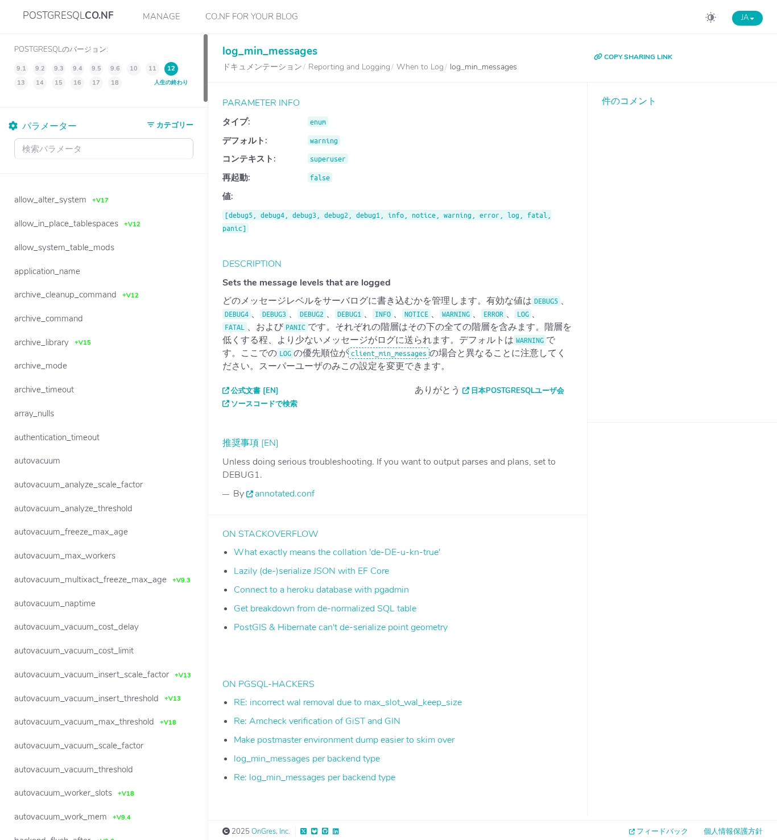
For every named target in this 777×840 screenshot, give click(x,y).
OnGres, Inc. (270, 831)
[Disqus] (682, 256)
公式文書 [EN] (255, 391)
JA (745, 18)
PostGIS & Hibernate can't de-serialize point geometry (341, 627)
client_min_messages (389, 353)
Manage (161, 16)
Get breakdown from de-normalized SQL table (325, 608)
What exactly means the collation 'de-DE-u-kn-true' (337, 552)
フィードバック (662, 831)
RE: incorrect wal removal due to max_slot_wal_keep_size (348, 702)
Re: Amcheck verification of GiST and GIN (317, 721)
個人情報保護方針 (733, 831)
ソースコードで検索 (264, 404)
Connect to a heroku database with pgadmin (321, 590)
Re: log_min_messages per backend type (314, 777)
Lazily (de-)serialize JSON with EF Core (311, 571)
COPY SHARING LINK (637, 56)
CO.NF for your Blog (251, 16)
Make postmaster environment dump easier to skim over (344, 740)
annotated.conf (285, 493)
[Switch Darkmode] (711, 19)
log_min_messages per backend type (307, 758)
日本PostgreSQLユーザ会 (517, 391)
